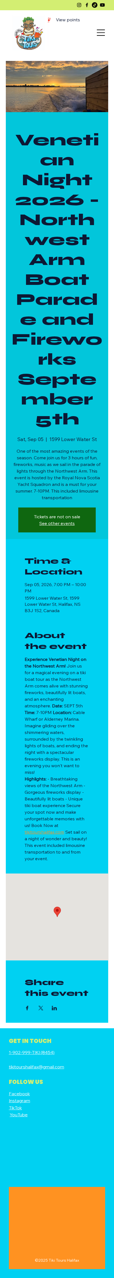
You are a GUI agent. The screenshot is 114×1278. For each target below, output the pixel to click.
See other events (57, 523)
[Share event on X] (40, 1008)
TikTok (15, 1107)
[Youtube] (102, 5)
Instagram (19, 1100)
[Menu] (101, 33)
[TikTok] (94, 5)
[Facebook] (87, 5)
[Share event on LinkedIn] (54, 1008)
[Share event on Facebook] (27, 1008)
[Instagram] (79, 5)
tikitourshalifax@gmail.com (36, 1067)
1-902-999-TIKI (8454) (32, 1052)
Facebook (19, 1093)
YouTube (19, 1114)
